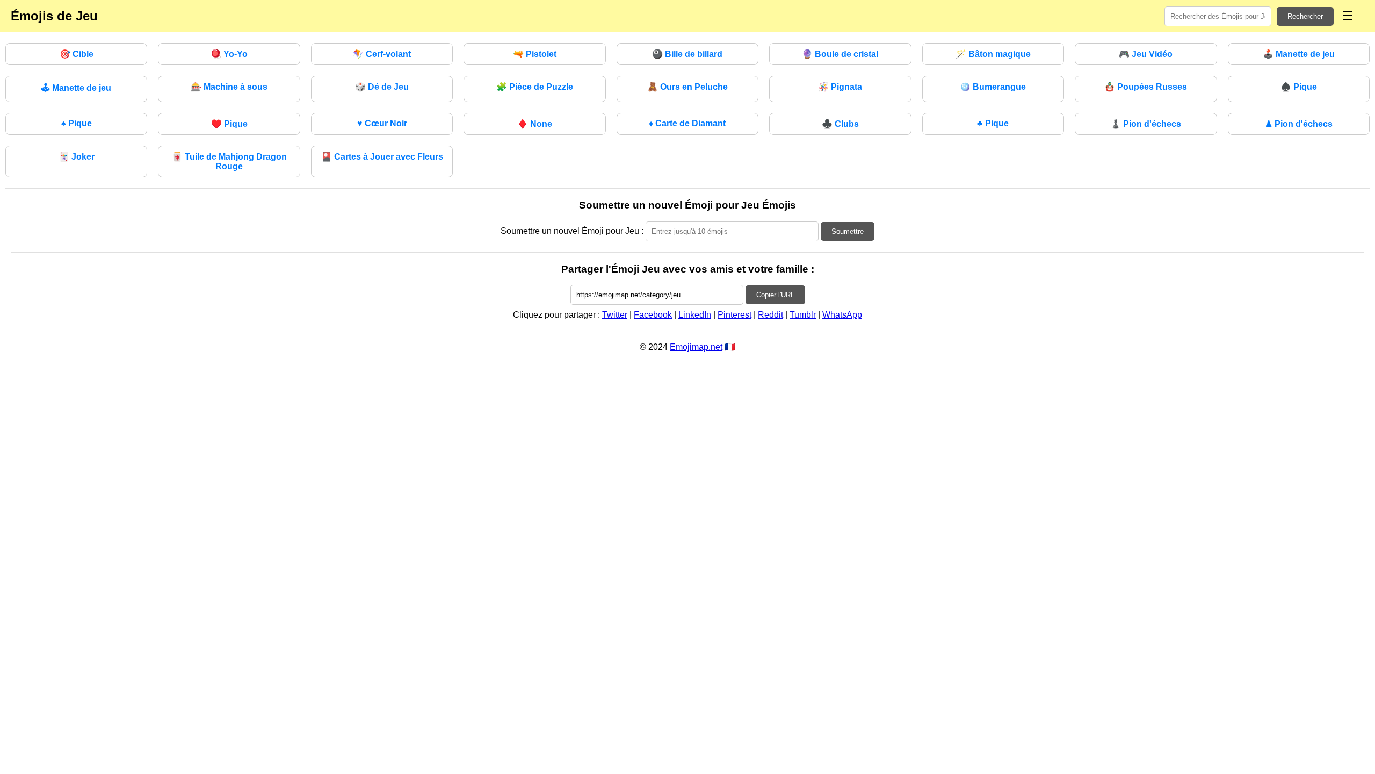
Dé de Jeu (382, 86)
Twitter (614, 314)
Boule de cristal (840, 54)
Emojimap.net (696, 347)
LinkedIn (694, 314)
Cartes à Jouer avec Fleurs (382, 156)
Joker (77, 156)
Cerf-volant (382, 54)
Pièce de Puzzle (534, 86)
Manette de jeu (1299, 54)
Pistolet (534, 54)
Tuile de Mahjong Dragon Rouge (229, 161)
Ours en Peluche (687, 86)
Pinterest (734, 314)
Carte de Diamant (687, 123)
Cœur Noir (382, 123)
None (534, 123)
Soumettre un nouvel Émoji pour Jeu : (572, 230)
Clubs (840, 123)
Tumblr (803, 314)
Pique (1298, 86)
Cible (76, 54)
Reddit (770, 314)
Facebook (653, 314)
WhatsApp (842, 314)
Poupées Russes (1145, 86)
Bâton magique (993, 54)
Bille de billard (687, 54)
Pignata (840, 86)
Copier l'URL (775, 295)
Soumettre (847, 231)
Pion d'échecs (1145, 123)
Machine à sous (229, 86)
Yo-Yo (229, 54)
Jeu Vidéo (1146, 54)
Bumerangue (993, 86)
